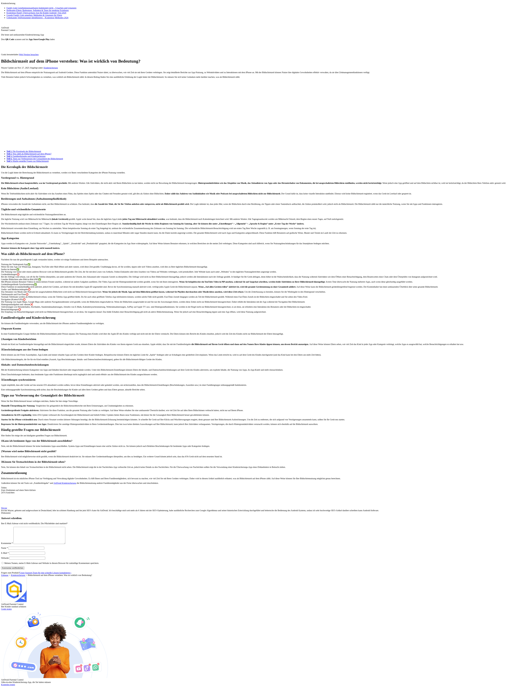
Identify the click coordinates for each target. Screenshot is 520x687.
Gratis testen (6, 609)
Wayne (4, 508)
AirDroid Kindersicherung (64, 483)
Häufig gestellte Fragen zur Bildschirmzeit (27, 161)
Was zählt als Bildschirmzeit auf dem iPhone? (28, 154)
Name (4, 548)
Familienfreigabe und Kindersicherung (26, 156)
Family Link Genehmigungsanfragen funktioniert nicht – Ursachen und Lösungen (41, 8)
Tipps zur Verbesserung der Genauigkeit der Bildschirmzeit (34, 159)
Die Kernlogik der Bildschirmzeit (23, 151)
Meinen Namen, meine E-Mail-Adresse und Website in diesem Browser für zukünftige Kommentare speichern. (51, 563)
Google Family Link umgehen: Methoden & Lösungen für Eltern (34, 15)
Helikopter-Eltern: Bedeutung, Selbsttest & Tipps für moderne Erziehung (37, 10)
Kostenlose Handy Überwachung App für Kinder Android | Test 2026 (36, 13)
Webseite (5, 558)
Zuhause (4, 575)
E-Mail (5, 553)
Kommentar (7, 543)
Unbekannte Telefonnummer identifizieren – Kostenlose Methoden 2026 (37, 18)
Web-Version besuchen (29, 54)
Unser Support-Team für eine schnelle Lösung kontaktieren (46, 573)
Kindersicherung (51, 68)
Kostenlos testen (8, 684)
